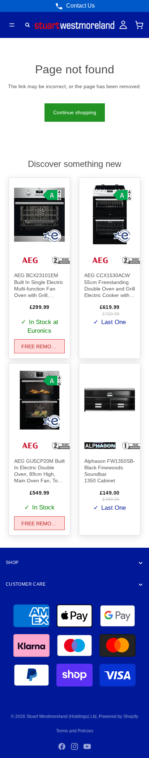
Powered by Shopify (118, 716)
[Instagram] (74, 746)
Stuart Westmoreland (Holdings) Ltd (61, 716)
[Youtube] (87, 746)
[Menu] (12, 25)
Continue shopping (74, 112)
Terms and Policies (74, 730)
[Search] (27, 25)
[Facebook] (62, 746)
